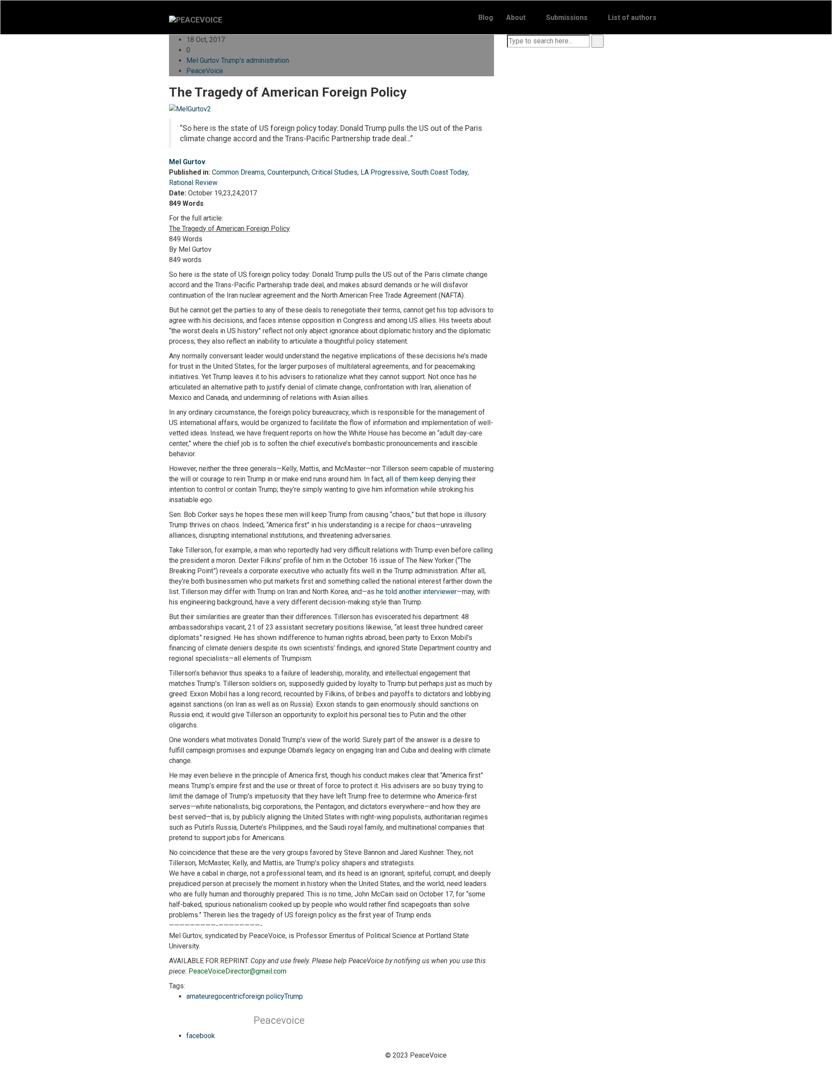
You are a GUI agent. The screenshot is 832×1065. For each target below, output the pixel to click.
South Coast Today (439, 172)
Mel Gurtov (202, 60)
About (516, 17)
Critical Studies (335, 172)
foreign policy (263, 996)
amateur (198, 996)
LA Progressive (384, 172)
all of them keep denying (423, 479)
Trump (293, 996)
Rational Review (193, 183)
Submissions (567, 17)
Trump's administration (255, 60)
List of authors (632, 17)
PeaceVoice (204, 71)
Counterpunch (288, 172)
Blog (485, 17)
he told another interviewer (416, 592)
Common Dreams (238, 172)
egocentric (227, 996)
